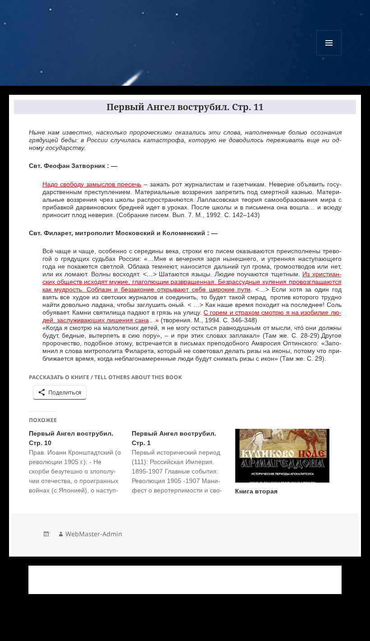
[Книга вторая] (282, 456)
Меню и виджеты (329, 55)
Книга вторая (256, 491)
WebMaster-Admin (93, 534)
